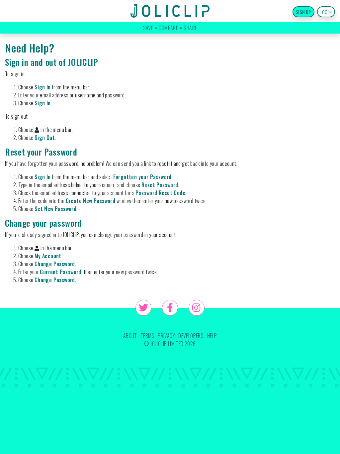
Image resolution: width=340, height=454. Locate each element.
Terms (147, 336)
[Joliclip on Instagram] (197, 308)
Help (212, 336)
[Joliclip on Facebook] (170, 308)
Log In (326, 11)
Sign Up (303, 11)
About (130, 336)
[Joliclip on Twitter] (143, 308)
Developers (191, 336)
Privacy (166, 336)
